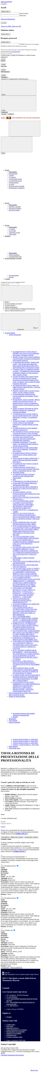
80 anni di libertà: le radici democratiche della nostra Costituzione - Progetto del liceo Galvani (25, 449)
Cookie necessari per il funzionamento (13, 857)
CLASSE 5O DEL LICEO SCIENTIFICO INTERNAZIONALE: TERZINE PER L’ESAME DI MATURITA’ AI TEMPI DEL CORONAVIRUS (26, 677)
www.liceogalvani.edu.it (9, 866)
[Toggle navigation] (16, 144)
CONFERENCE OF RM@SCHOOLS (25, 481)
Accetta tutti (31, 837)
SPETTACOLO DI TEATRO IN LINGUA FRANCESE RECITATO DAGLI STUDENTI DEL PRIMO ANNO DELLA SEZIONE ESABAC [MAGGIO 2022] (26, 517)
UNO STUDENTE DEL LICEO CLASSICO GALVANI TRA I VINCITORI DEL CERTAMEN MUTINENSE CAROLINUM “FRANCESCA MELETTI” (23, 504)
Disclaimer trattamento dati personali (12, 1055)
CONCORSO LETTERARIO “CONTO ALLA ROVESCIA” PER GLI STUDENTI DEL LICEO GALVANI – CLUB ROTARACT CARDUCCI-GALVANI (26, 645)
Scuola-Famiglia (10, 305)
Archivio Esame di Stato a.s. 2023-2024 (25, 741)
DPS (14, 479)
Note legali (9, 1026)
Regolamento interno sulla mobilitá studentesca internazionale (24, 714)
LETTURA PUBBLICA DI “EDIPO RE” (26, 604)
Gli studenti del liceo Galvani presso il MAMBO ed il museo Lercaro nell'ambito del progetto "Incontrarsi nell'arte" (26, 353)
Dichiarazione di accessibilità (15, 1031)
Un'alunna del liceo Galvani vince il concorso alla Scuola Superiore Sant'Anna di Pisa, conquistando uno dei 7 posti (26, 469)
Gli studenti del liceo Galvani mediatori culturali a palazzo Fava (25, 429)
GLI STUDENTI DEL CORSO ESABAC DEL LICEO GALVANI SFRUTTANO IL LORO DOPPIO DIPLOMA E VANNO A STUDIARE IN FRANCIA (26, 633)
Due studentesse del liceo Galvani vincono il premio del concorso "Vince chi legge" (26, 432)
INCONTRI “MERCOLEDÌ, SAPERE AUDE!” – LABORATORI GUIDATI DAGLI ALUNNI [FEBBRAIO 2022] (25, 620)
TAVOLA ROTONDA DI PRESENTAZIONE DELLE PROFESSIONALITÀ (22, 600)
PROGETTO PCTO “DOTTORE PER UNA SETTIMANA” (25, 566)
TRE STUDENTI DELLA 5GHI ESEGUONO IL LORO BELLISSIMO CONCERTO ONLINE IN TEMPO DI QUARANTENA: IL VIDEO (25, 670)
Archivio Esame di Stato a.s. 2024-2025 (25, 739)
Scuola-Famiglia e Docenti (13, 303)
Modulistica (12, 719)
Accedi (4, 3)
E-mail (22, 44)
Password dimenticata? (8, 19)
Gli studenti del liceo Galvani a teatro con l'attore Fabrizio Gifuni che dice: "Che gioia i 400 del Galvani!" (26, 387)
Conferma (10, 114)
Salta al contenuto (6, 1)
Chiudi (3, 64)
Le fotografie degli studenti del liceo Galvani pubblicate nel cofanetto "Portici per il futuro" (25, 396)
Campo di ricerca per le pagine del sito (13, 282)
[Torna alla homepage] (20, 118)
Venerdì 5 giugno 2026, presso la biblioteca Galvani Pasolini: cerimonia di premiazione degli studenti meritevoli (26, 358)
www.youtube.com (7, 930)
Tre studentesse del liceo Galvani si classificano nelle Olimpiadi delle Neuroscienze (24, 476)
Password (23, 15)
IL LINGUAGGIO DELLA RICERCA (25, 487)
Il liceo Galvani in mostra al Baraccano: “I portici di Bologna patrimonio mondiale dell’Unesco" (26, 460)
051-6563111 (13, 997)
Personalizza (5, 837)
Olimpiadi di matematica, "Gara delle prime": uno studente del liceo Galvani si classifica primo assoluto (25, 444)
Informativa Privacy (12, 1028)
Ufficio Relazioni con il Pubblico (16, 1030)
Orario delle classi (14, 748)
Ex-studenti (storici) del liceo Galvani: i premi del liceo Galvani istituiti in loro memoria (25, 454)
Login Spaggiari (15, 51)
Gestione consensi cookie (14, 1037)
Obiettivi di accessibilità (13, 1033)
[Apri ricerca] (24, 128)
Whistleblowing (11, 1035)
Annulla (4, 114)
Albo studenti (13, 720)
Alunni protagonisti (11, 307)
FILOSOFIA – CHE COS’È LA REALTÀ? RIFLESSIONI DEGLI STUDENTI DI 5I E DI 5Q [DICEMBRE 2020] (26, 663)
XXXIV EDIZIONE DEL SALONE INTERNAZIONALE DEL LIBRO (24, 523)
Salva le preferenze (16, 968)
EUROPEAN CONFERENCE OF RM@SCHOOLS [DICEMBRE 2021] (25, 638)
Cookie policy (10, 1024)
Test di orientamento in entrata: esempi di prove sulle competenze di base (23, 694)
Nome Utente (24, 13)
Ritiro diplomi (13, 746)
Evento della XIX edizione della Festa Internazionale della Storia (25, 484)
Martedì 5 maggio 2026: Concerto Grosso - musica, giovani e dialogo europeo (26, 391)
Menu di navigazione (27, 328)
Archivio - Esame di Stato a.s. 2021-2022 (26, 745)
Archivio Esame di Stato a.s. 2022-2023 (25, 743)
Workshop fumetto (18, 472)
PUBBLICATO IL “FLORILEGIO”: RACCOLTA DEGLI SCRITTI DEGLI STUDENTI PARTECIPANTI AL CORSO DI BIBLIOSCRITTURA (25, 626)
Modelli (15, 717)
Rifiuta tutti (17, 837)
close (3, 153)
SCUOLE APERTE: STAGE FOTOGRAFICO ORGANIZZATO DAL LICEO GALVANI (26, 493)
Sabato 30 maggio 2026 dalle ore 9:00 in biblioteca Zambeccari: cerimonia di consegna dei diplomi (25, 410)
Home (7, 302)
